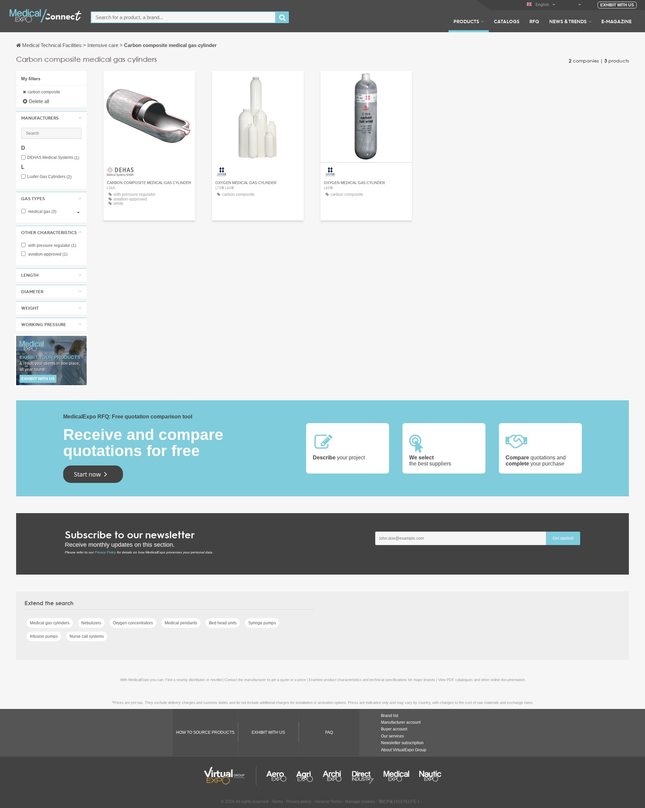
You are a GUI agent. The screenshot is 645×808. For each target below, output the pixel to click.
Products (466, 21)
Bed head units (222, 623)
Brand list (389, 715)
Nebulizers (91, 623)
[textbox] (183, 17)
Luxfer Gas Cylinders (49, 176)
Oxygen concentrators (133, 623)
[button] (51, 118)
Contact (258, 82)
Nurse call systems (87, 636)
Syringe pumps (262, 623)
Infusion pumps (44, 636)
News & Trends (568, 21)
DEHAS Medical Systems (53, 157)
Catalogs (506, 21)
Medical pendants (181, 623)
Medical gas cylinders (50, 623)
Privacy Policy (105, 552)
